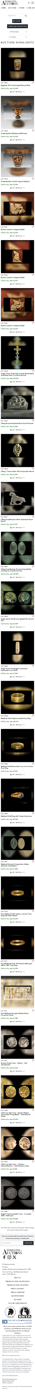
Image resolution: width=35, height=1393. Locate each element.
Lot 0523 (4, 616)
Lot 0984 (4, 764)
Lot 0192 (4, 275)
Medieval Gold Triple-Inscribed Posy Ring (15, 718)
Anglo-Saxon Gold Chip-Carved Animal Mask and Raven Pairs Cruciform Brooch (17, 374)
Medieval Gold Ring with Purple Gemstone (16, 816)
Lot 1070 (4, 911)
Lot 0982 (4, 716)
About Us (17, 1278)
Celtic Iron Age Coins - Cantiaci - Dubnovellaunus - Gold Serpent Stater (15, 1165)
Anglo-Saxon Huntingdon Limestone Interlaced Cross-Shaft (14, 669)
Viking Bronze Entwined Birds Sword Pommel (17, 423)
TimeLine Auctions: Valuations (17, 1285)
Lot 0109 (4, 179)
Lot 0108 (4, 131)
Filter (17, 21)
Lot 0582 (4, 666)
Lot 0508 (4, 469)
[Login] (29, 3)
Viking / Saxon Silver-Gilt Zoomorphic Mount (17, 471)
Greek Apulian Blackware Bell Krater (14, 133)
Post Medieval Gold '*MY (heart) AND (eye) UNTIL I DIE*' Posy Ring (16, 964)
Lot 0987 (4, 813)
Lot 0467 (4, 421)
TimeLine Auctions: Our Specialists (17, 1281)
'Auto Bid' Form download (17, 1303)
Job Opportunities (17, 1296)
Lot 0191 (4, 227)
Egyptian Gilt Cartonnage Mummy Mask (15, 85)
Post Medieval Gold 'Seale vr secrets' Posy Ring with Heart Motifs (16, 915)
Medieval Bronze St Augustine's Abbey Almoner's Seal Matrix (15, 865)
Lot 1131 (4, 1011)
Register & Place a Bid (8, 1381)
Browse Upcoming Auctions (9, 1379)
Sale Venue (17, 1299)
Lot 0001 (4, 83)
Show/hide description (17, 26)
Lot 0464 (4, 371)
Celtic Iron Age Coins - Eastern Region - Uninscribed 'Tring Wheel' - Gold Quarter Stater (16, 1114)
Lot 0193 (4, 323)
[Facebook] (4, 1257)
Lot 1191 (4, 1060)
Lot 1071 (4, 961)
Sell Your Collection (7, 1382)
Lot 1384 (4, 1211)
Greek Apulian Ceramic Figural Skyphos (15, 181)
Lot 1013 (4, 861)
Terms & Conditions (17, 1292)
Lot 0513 (4, 517)
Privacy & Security (17, 1289)
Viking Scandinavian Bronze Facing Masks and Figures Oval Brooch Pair (16, 570)
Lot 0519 (4, 566)
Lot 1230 (4, 1161)
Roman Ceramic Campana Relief (12, 229)
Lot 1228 (4, 1110)
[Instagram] (9, 1257)
